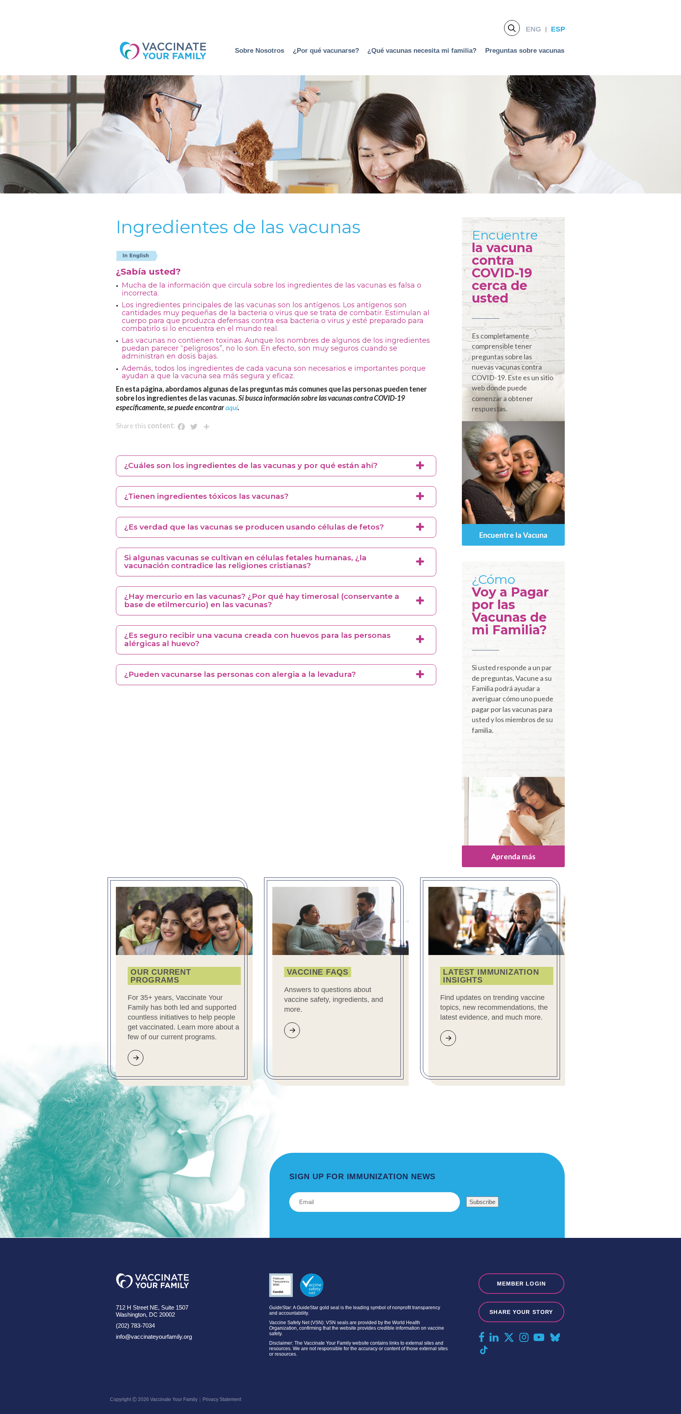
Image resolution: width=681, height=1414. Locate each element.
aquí (231, 407)
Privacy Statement (222, 1399)
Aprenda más (513, 856)
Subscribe (482, 1201)
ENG (533, 29)
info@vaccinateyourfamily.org (154, 1336)
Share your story (521, 1312)
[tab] (276, 465)
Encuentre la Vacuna (513, 534)
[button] (276, 465)
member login (521, 1283)
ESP (558, 29)
